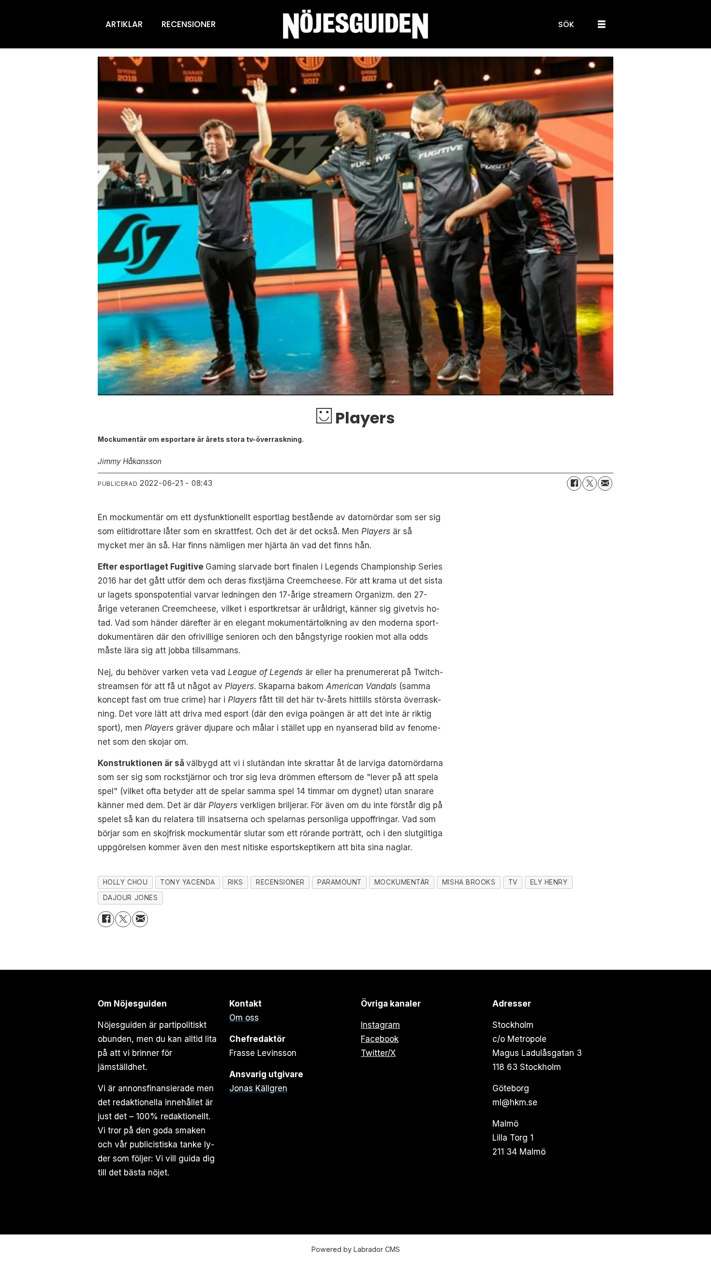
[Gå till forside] (355, 24)
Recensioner (189, 24)
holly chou (125, 882)
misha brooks (469, 882)
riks (235, 882)
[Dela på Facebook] (574, 483)
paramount (339, 882)
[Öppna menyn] (601, 24)
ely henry (549, 882)
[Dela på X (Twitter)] (589, 483)
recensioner (280, 882)
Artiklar (124, 24)
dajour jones (130, 898)
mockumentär (402, 882)
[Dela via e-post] (605, 483)
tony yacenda (187, 882)
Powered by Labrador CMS (355, 1249)
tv (513, 882)
